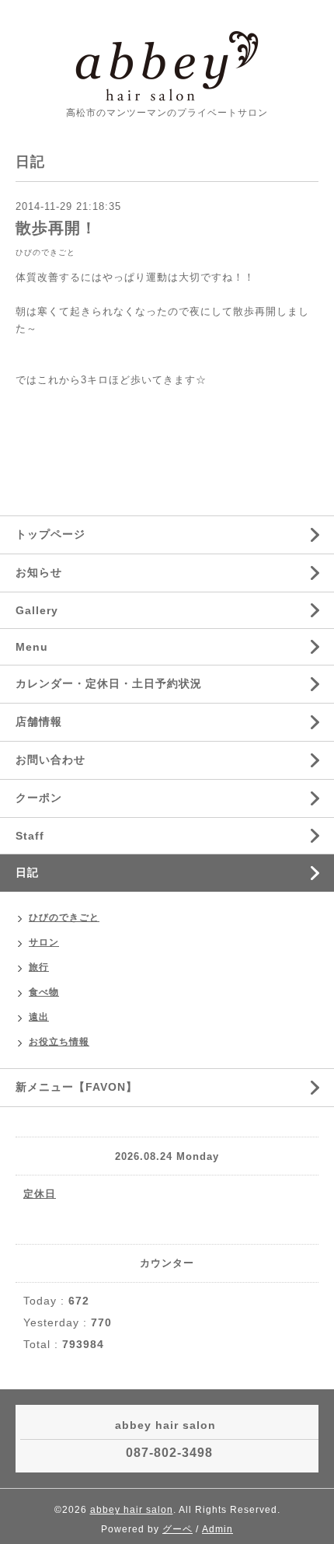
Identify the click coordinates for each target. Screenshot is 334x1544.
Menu (32, 647)
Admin (217, 1529)
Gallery (37, 610)
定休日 (39, 1194)
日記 (27, 872)
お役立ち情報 (59, 1041)
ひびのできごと (45, 252)
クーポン (39, 797)
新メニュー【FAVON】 (76, 1087)
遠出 (39, 1016)
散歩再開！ (56, 227)
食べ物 (44, 992)
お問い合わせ (50, 759)
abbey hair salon (131, 1509)
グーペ (177, 1529)
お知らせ (39, 572)
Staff (30, 836)
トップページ (50, 534)
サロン (44, 942)
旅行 (39, 967)
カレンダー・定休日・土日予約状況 (109, 683)
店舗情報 (39, 721)
